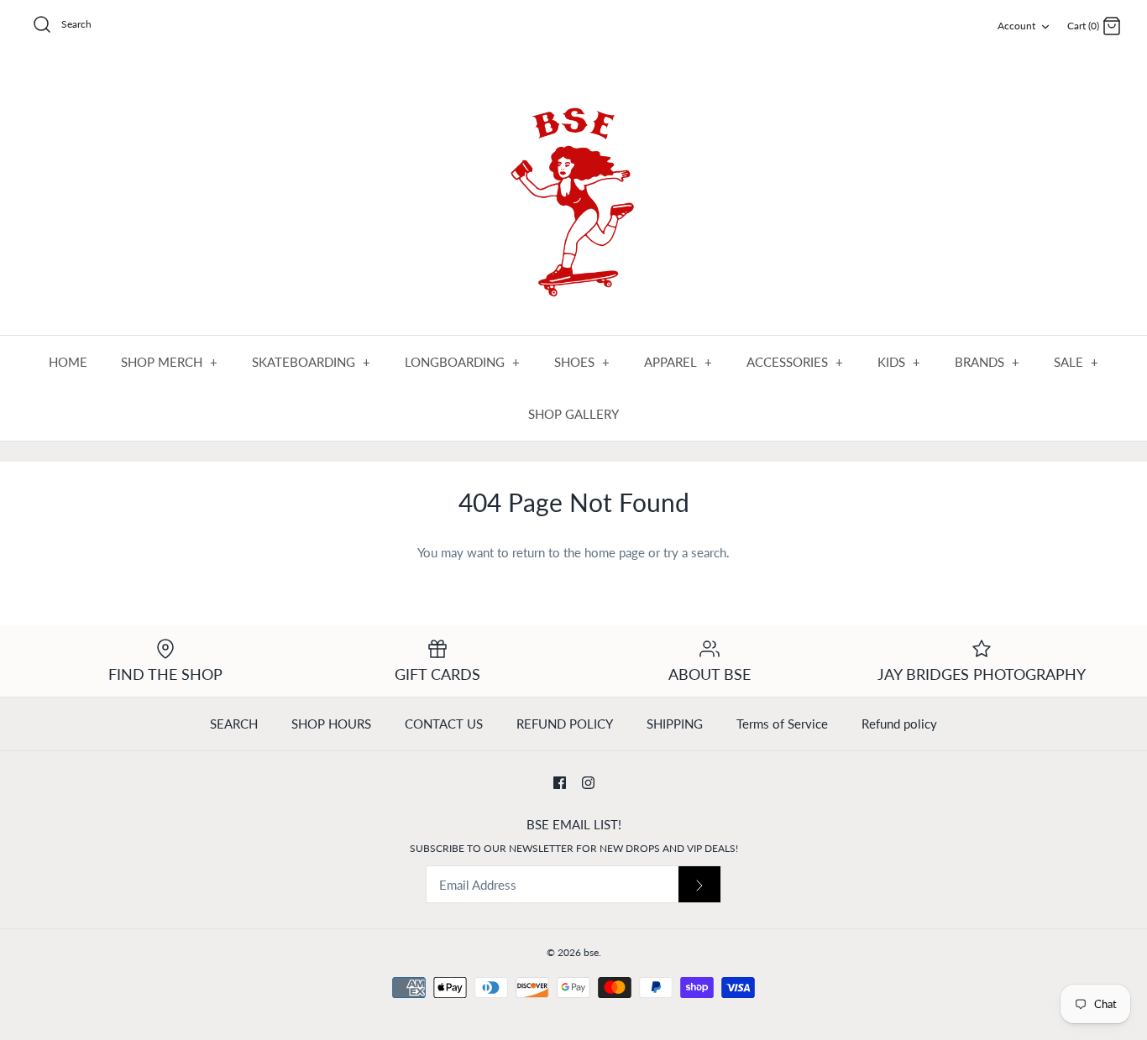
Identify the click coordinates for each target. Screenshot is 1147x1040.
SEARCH (234, 723)
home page (614, 552)
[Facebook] (559, 782)
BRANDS (987, 361)
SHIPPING (675, 723)
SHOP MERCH (169, 361)
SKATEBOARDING (311, 361)
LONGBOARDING (463, 361)
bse (591, 952)
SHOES (582, 361)
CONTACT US (444, 723)
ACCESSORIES (795, 361)
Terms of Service (782, 723)
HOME (68, 361)
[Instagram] (588, 782)
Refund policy (899, 723)
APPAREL (678, 361)
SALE (1076, 361)
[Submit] (699, 884)
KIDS (899, 361)
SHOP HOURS (331, 723)
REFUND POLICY (564, 723)
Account (1016, 25)
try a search (694, 552)
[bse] (573, 194)
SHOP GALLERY (573, 413)
